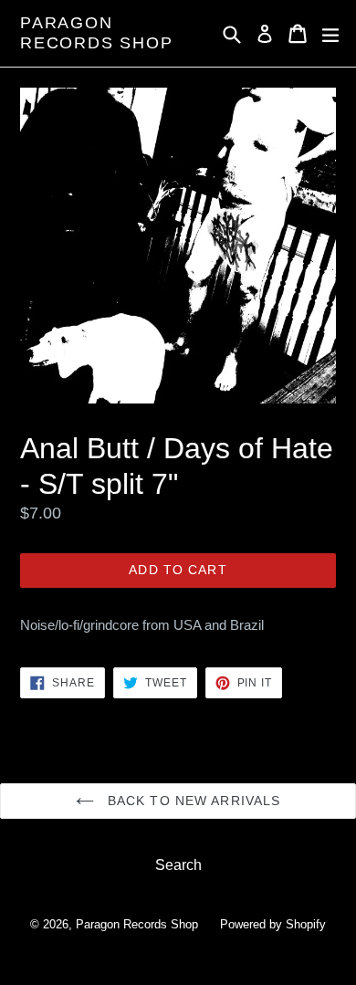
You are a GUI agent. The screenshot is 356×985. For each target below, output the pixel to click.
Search (178, 865)
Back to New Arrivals (192, 800)
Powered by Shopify (273, 924)
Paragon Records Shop (96, 33)
